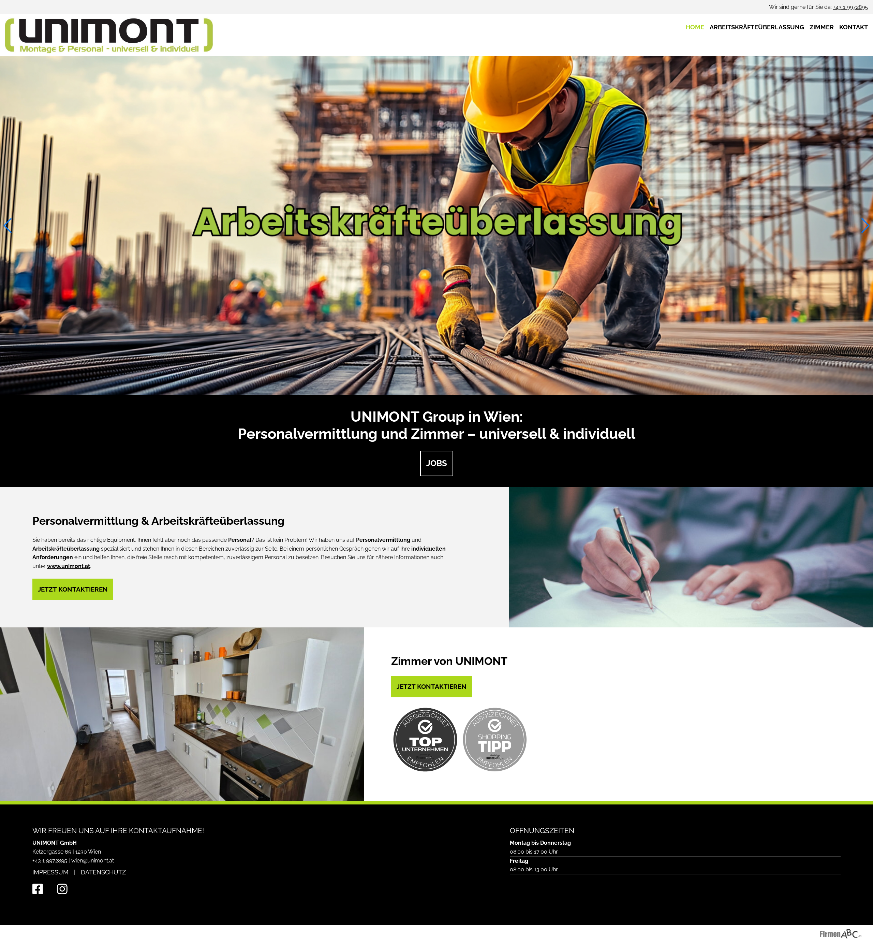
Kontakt (853, 27)
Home (695, 27)
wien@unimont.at (92, 860)
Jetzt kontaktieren (73, 589)
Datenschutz (103, 872)
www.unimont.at (68, 566)
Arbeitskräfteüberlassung (757, 27)
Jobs (436, 463)
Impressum (50, 872)
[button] (8, 225)
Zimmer (822, 27)
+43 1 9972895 (850, 7)
